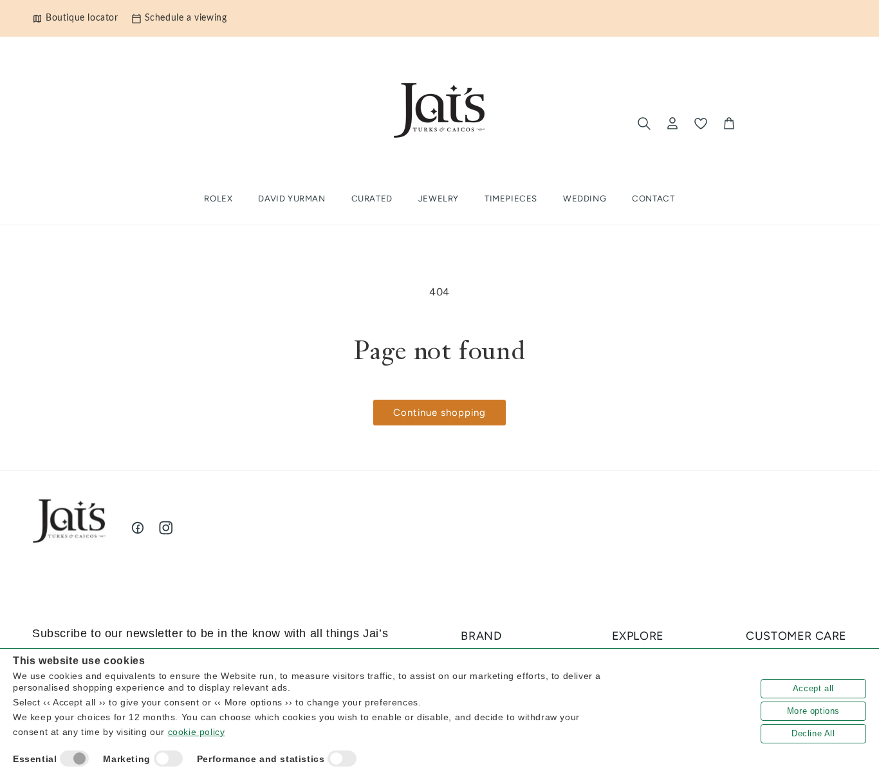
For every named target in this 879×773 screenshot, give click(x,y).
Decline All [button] (813, 733)
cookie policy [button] (196, 732)
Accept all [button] (813, 688)
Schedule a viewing (186, 18)
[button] (372, 198)
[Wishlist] (701, 123)
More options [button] (813, 711)
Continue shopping (439, 412)
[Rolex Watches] (793, 123)
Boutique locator (82, 18)
